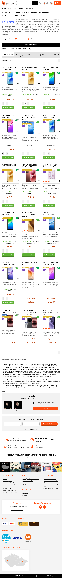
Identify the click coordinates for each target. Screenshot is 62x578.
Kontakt (5, 479)
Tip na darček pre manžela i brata (51, 489)
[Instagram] (44, 507)
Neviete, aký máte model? (31, 429)
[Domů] (2, 8)
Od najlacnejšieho (20, 55)
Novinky (56, 54)
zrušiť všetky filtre (46, 49)
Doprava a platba (7, 481)
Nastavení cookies (28, 485)
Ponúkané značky (28, 481)
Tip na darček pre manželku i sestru (52, 485)
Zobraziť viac (5, 34)
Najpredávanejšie (8, 54)
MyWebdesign (50, 576)
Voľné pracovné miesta (29, 483)
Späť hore (4, 391)
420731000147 (44, 402)
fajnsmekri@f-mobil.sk (40, 403)
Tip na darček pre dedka (50, 483)
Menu (58, 3)
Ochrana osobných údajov (10, 492)
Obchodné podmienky (9, 483)
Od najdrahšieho (32, 55)
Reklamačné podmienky (9, 485)
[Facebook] (40, 507)
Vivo (16, 8)
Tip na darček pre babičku (51, 481)
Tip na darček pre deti (50, 479)
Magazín (25, 495)
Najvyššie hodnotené (43, 55)
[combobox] (12, 424)
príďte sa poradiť (39, 447)
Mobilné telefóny (8, 8)
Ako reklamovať (7, 488)
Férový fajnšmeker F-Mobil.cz (31, 479)
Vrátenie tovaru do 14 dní (9, 490)
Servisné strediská (7, 486)
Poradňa (25, 493)
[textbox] (12, 424)
